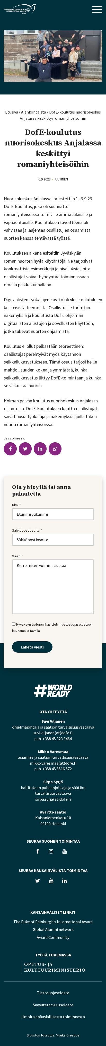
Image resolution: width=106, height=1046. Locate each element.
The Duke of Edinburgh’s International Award (53, 921)
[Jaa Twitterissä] (25, 448)
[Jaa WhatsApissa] (55, 448)
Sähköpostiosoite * (27, 530)
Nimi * (16, 505)
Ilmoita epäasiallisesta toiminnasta (53, 1016)
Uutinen (61, 179)
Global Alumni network (53, 929)
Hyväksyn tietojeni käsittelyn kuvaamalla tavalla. (52, 627)
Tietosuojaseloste (53, 992)
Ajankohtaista (33, 112)
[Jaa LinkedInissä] (40, 448)
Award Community (53, 937)
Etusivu (11, 112)
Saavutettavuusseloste (53, 1004)
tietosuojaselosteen (77, 624)
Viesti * (17, 556)
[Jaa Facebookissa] (10, 448)
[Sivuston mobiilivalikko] (97, 9)
